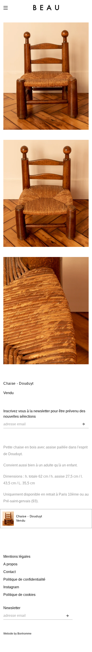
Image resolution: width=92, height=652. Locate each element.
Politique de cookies (19, 595)
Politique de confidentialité (24, 579)
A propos (10, 564)
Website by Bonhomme (17, 633)
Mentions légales (16, 556)
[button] (83, 424)
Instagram (11, 587)
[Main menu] (5, 8)
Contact (9, 572)
